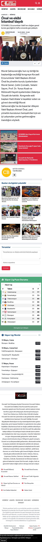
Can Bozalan (17, 171)
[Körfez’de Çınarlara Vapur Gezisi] (11, 210)
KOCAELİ (31, 9)
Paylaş (6, 63)
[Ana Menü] (39, 3)
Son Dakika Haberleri (10, 490)
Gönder (6, 268)
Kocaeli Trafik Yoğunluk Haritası (30, 477)
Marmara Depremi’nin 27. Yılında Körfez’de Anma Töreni (10, 200)
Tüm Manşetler (29, 483)
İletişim (21, 526)
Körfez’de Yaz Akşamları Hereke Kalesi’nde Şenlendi (10, 237)
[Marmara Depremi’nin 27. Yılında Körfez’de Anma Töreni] (11, 191)
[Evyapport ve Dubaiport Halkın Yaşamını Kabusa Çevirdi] (31, 191)
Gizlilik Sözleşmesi (10, 526)
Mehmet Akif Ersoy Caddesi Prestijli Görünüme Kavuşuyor (29, 219)
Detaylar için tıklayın (21, 328)
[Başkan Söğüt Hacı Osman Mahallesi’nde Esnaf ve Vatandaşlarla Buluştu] (31, 229)
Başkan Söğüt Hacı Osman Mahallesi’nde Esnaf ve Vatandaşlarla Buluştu (31, 237)
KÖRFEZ (4, 9)
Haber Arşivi (28, 490)
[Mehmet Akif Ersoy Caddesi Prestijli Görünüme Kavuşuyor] (31, 210)
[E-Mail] (14, 175)
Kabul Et (34, 538)
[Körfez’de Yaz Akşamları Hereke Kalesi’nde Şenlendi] (11, 229)
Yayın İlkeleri (14, 530)
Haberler (4, 14)
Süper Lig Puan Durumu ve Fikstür (10, 484)
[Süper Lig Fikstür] (39, 335)
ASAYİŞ (12, 9)
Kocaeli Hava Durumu (31, 469)
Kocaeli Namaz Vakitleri (11, 476)
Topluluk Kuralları (17, 528)
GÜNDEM (35, 500)
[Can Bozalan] (6, 172)
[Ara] (36, 3)
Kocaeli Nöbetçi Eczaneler (7, 470)
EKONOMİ (21, 9)
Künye (6, 528)
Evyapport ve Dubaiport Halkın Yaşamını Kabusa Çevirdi (30, 200)
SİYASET (21, 503)
